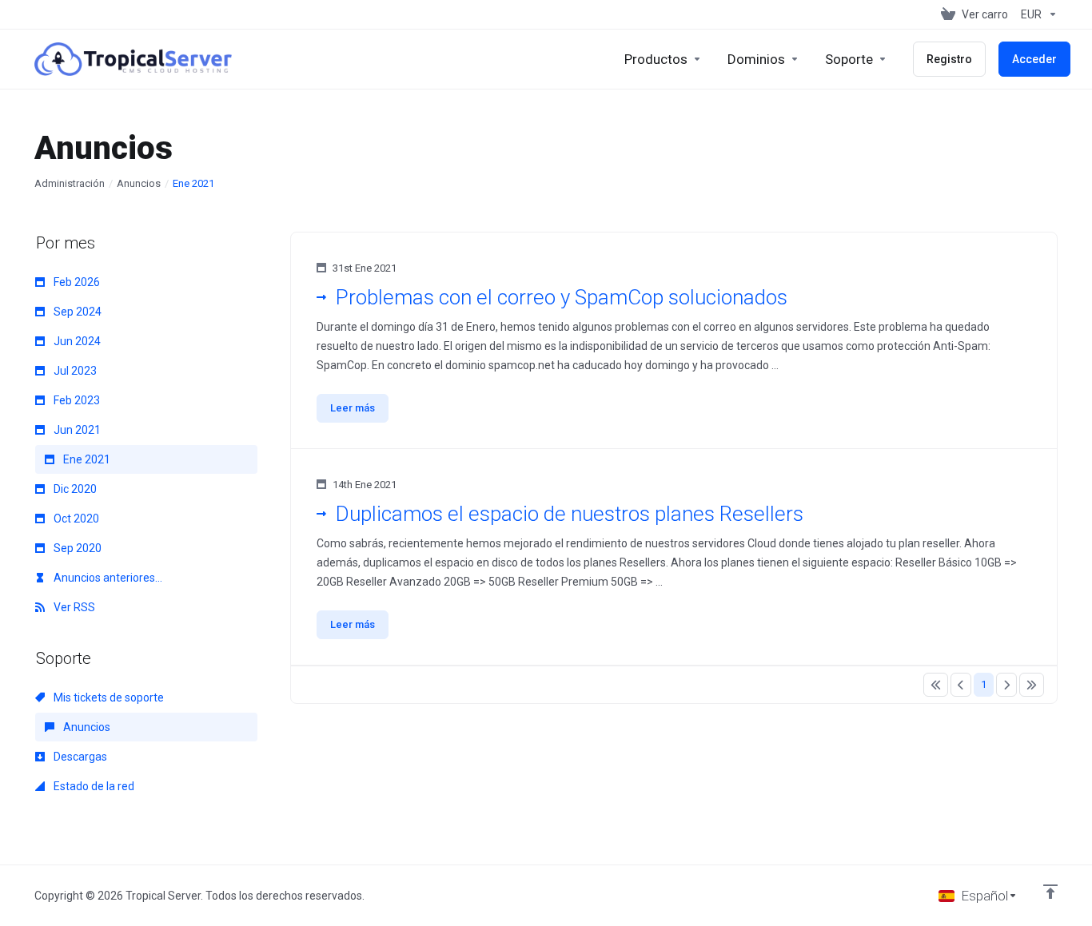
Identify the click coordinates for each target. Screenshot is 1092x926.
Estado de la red (92, 786)
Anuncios (139, 183)
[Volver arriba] (1050, 891)
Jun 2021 (76, 429)
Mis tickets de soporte (107, 697)
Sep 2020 (76, 548)
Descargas (79, 756)
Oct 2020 (75, 518)
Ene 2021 (85, 459)
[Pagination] (935, 685)
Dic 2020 (74, 489)
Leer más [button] (352, 408)
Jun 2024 (76, 341)
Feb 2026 (75, 282)
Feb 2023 (75, 400)
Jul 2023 (74, 370)
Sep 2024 (76, 311)
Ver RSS (73, 607)
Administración (69, 183)
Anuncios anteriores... (106, 577)
